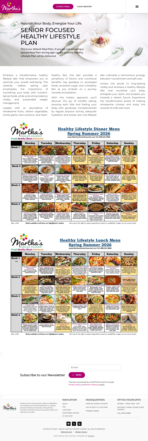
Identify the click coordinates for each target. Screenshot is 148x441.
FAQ (63, 407)
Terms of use (66, 432)
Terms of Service (92, 385)
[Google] (79, 424)
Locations (66, 410)
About (65, 404)
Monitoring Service (70, 413)
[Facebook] (68, 424)
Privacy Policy (75, 385)
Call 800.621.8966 (124, 413)
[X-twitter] (74, 424)
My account (67, 416)
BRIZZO (91, 436)
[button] (137, 6)
